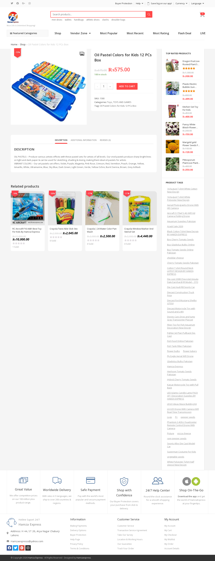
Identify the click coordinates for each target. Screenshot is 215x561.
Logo (169, 417)
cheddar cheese (175, 257)
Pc (176, 417)
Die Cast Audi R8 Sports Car (181, 287)
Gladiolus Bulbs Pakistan (179, 361)
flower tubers (190, 351)
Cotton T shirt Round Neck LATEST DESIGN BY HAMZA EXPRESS (180, 271)
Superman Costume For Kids (181, 451)
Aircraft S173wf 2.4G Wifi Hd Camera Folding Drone (181, 215)
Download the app (187, 496)
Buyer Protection (123, 3)
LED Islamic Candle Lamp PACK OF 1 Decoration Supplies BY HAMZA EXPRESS (182, 395)
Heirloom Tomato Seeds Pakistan (179, 373)
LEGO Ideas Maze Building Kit (182, 404)
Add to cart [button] (77, 204)
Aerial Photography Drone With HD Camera (183, 207)
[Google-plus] (22, 548)
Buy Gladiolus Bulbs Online (181, 244)
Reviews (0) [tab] (105, 140)
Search (149, 14)
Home (14, 44)
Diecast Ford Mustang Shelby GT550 (182, 302)
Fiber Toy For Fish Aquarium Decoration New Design (181, 326)
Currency (180, 3)
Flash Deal (184, 33)
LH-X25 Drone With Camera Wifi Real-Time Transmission (183, 411)
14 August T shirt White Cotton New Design (182, 190)
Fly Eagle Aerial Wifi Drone (180, 356)
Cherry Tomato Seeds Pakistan (183, 262)
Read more (40, 204)
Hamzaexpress (83, 557)
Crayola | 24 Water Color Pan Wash (102, 230)
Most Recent (135, 33)
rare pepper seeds (176, 438)
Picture (170, 433)
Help (138, 3)
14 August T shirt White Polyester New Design (178, 198)
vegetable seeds (175, 456)
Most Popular (109, 33)
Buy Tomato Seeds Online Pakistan (180, 251)
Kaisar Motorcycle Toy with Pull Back (182, 386)
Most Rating (161, 33)
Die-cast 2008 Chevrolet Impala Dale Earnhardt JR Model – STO (182, 281)
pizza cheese (184, 433)
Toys (109, 102)
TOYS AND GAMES (122, 102)
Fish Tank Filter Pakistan (179, 346)
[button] (82, 53)
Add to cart (127, 86)
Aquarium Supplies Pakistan (181, 221)
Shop (58, 33)
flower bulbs (173, 351)
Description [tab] (61, 140)
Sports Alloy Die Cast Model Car (181, 445)
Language (196, 3)
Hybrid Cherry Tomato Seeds (182, 379)
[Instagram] (29, 3)
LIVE (202, 33)
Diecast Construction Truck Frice (180, 294)
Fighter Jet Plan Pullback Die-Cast (181, 334)
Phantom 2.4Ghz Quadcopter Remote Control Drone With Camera (182, 425)
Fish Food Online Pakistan (180, 341)
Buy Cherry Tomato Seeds (180, 239)
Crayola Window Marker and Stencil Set (138, 230)
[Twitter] (13, 3)
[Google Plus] (23, 3)
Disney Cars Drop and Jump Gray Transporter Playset (181, 318)
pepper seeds (188, 417)
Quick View (40, 195)
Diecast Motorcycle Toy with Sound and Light (181, 310)
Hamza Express (175, 366)
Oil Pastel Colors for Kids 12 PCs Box (118, 105)
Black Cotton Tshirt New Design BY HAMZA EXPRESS (183, 233)
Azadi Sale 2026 (175, 226)
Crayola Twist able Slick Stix (64, 228)
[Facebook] (17, 3)
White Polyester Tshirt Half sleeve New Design (180, 463)
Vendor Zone (78, 33)
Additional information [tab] (84, 140)
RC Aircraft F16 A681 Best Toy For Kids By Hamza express (26, 230)
